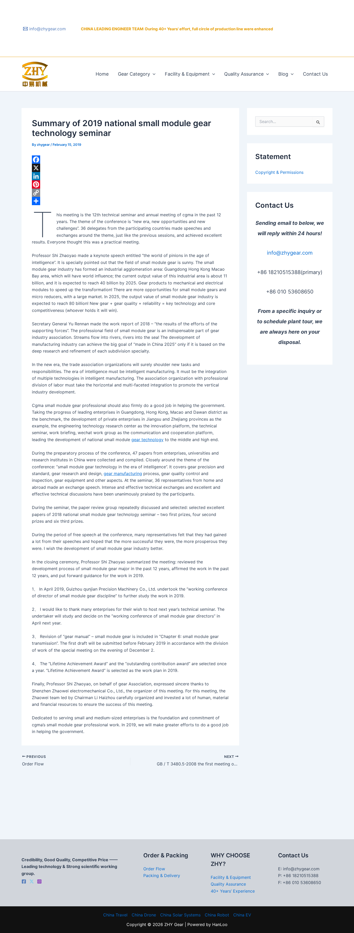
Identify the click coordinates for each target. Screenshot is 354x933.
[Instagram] (39, 881)
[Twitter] (31, 881)
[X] (130, 168)
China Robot (217, 914)
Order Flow (154, 868)
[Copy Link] (130, 193)
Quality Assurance (244, 74)
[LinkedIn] (130, 176)
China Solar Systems (180, 914)
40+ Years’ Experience (233, 891)
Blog (283, 74)
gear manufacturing (123, 473)
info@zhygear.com (290, 253)
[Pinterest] (130, 184)
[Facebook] (130, 159)
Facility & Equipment (187, 74)
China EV (242, 914)
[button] (152, 74)
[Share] (130, 201)
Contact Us (315, 74)
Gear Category (134, 74)
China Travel (115, 914)
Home (102, 74)
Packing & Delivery (161, 875)
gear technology (147, 439)
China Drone (144, 914)
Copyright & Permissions (279, 172)
